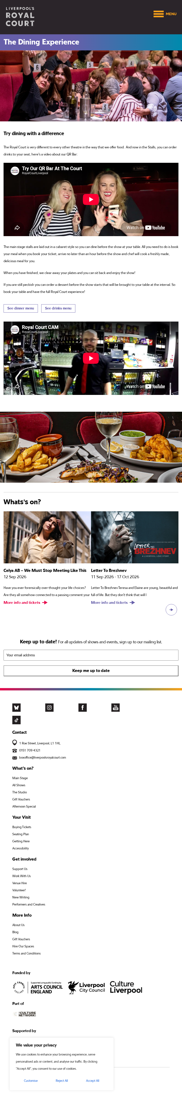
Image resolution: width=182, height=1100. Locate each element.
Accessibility (20, 848)
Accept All (92, 1080)
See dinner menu (20, 308)
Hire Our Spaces (23, 946)
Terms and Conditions (26, 953)
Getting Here (21, 841)
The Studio (19, 792)
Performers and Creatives (28, 904)
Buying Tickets (21, 827)
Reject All (62, 1080)
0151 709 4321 (30, 750)
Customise (31, 1080)
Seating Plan (20, 834)
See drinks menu (58, 308)
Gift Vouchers (21, 799)
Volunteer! (19, 890)
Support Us (19, 869)
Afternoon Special (24, 806)
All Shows (18, 785)
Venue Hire (19, 883)
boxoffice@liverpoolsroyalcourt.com (42, 757)
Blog (15, 932)
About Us (18, 925)
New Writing (20, 897)
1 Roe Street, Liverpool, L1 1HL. (40, 743)
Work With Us (21, 876)
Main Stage (20, 778)
